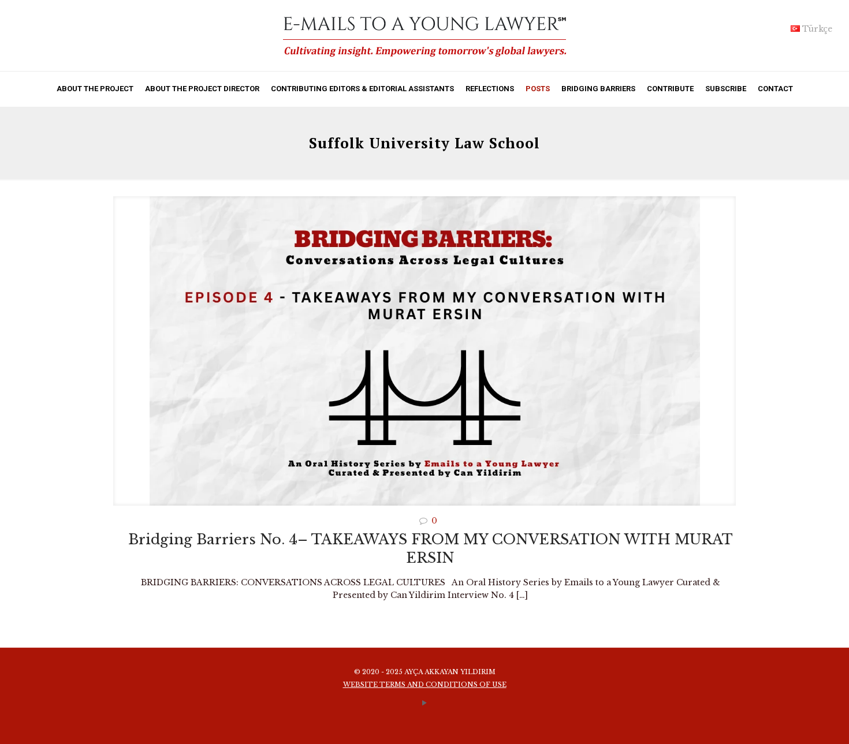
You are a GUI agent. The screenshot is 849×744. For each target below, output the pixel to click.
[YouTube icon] (425, 702)
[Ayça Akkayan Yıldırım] (424, 35)
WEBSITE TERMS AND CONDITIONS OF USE (425, 685)
